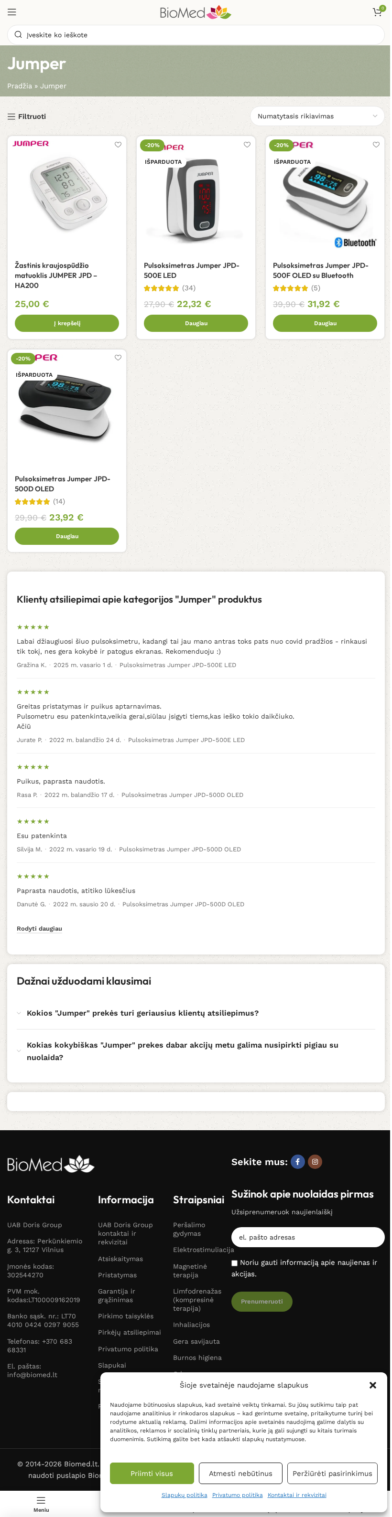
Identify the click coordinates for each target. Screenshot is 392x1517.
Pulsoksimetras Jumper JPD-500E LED (178, 664)
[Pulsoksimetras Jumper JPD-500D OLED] (67, 409)
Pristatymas (117, 1275)
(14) (59, 501)
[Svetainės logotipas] (196, 11)
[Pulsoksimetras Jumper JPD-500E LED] (196, 195)
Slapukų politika (184, 1495)
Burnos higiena (197, 1357)
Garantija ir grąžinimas (116, 1295)
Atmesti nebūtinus (240, 1473)
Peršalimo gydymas (189, 1229)
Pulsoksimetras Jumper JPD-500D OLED (182, 794)
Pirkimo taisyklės (125, 1316)
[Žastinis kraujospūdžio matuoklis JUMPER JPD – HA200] (67, 195)
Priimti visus (152, 1473)
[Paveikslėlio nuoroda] (51, 1163)
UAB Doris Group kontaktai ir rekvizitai (125, 1233)
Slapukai (112, 1365)
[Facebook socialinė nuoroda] (298, 1162)
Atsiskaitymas (120, 1258)
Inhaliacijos (191, 1324)
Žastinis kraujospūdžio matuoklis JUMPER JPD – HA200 (56, 275)
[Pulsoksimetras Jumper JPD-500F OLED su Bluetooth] (325, 195)
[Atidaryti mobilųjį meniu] (12, 11)
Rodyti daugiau (39, 928)
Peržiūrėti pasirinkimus (332, 1473)
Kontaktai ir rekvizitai (297, 1495)
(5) (315, 288)
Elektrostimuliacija (197, 1249)
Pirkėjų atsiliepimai (129, 1332)
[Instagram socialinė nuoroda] (315, 1162)
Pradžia (19, 86)
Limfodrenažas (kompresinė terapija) (197, 1299)
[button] (373, 1385)
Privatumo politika (237, 1495)
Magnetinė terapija (190, 1270)
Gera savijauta (196, 1341)
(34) (189, 288)
